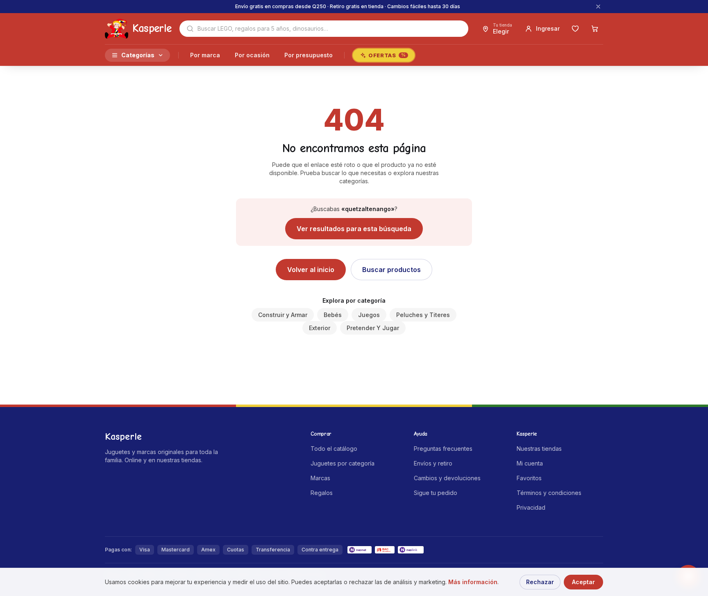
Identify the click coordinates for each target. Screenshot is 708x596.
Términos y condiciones (549, 492)
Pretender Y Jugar (373, 327)
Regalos (322, 492)
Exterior (319, 327)
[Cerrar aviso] (598, 6)
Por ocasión (252, 55)
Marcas (320, 478)
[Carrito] (595, 28)
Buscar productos (391, 269)
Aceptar (583, 581)
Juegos (369, 314)
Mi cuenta (530, 463)
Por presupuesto (308, 55)
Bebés (333, 314)
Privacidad (531, 507)
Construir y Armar (282, 314)
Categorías (137, 55)
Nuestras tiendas (539, 448)
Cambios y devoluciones (447, 478)
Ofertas (387, 55)
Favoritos (529, 478)
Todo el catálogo (334, 448)
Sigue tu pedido (435, 492)
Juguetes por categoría (342, 463)
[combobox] (323, 28)
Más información (472, 581)
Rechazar (540, 581)
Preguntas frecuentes (443, 448)
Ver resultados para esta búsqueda (354, 229)
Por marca (205, 55)
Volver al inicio (310, 269)
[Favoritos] (575, 28)
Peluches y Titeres (423, 314)
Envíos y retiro (433, 463)
